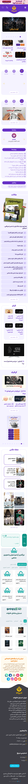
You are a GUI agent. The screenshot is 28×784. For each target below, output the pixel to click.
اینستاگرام (12, 679)
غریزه (25, 636)
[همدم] (14, 135)
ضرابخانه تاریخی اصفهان (11, 459)
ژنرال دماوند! (20, 246)
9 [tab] (5, 443)
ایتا (19, 679)
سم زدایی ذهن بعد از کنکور (21, 49)
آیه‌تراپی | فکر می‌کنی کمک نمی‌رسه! (19, 318)
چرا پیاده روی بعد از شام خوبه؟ (17, 170)
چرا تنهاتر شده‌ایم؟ (19, 172)
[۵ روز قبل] (9, 325)
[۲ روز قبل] (19, 311)
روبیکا (14, 675)
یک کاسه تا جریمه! (9, 60)
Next (3, 24)
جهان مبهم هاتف (8, 636)
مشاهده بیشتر (12, 92)
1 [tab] (20, 36)
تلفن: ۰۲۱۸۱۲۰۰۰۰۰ (21, 741)
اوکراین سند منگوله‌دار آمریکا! (16, 290)
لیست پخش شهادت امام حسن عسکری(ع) (7, 580)
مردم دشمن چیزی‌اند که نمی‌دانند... (16, 168)
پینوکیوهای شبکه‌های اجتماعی (17, 153)
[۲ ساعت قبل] (20, 459)
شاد (21, 675)
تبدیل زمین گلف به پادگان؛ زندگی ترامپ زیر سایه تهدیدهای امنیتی (13, 268)
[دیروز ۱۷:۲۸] (7, 55)
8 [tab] (7, 443)
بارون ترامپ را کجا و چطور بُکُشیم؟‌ (15, 233)
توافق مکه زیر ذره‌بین (18, 277)
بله (6, 675)
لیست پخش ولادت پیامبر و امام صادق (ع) (21, 580)
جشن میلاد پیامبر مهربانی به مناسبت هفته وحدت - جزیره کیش (11, 471)
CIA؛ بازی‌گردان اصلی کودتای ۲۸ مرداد (15, 392)
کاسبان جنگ (20, 286)
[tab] (22, 72)
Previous (24, 24)
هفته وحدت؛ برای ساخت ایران (8, 49)
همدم (14, 139)
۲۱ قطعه (4, 583)
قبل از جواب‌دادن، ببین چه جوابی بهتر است (14, 176)
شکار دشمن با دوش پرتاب (17, 250)
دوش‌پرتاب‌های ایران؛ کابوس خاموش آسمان (13, 263)
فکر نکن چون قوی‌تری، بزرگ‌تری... (21, 60)
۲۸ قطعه (18, 583)
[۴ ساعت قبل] (20, 472)
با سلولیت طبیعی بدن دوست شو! (9, 405)
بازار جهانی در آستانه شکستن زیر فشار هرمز (13, 241)
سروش (10, 675)
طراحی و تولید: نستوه (13, 781)
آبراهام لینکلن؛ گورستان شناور (16, 237)
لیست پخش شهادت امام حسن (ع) (7, 597)
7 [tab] (6, 36)
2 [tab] (18, 36)
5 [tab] (11, 36)
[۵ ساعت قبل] (14, 24)
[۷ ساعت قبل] (20, 484)
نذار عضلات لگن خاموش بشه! (17, 156)
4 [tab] (13, 36)
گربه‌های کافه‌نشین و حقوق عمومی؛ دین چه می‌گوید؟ (14, 158)
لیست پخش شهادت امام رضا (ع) (21, 597)
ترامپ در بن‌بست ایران (18, 282)
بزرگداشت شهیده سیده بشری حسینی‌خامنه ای (11, 484)
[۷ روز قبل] (20, 398)
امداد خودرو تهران (21, 186)
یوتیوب (15, 679)
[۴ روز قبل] (19, 325)
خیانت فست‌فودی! (10, 317)
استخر (24, 649)
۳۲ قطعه (18, 600)
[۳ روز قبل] (14, 350)
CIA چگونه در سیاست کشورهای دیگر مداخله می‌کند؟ (14, 162)
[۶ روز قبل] (9, 311)
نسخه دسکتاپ (14, 766)
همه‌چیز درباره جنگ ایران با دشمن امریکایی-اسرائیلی (15, 227)
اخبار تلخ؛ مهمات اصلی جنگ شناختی (15, 273)
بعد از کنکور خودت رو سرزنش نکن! (16, 174)
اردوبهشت (10, 649)
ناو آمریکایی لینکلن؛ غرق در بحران (15, 259)
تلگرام (8, 679)
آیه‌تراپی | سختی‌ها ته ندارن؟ (19, 332)
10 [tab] (3, 443)
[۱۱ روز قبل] (14, 113)
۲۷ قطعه (4, 600)
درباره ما (23, 760)
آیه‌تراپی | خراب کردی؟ (9, 331)
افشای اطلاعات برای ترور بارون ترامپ (15, 295)
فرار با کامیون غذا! (19, 254)
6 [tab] (8, 36)
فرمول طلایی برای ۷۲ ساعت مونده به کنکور (20, 405)
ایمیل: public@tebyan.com (17, 744)
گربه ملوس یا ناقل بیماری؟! (18, 165)
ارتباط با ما (22, 757)
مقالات (14, 194)
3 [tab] (15, 36)
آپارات (17, 675)
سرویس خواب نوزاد (12, 186)
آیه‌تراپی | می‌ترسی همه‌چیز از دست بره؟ (14, 362)
